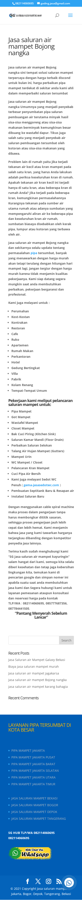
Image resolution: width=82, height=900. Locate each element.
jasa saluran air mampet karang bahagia (38, 686)
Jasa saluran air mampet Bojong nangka (37, 680)
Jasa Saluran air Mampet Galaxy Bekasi (36, 660)
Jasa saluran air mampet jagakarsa (33, 673)
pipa (34, 253)
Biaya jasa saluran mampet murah (33, 666)
